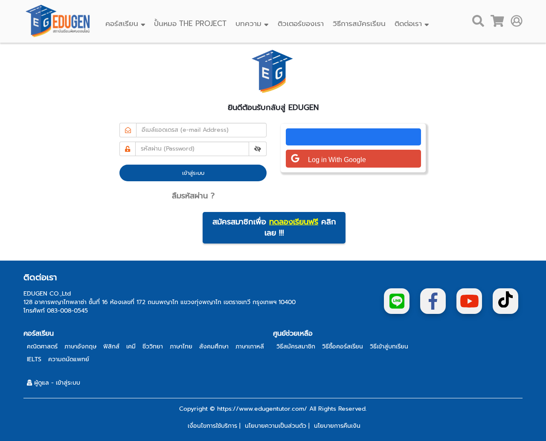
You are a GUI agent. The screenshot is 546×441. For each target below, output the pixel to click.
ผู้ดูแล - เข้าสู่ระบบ (56, 383)
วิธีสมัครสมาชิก (295, 346)
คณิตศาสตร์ (42, 346)
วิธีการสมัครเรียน (358, 23)
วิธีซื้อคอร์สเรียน (342, 346)
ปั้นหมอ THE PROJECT (189, 23)
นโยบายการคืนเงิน (337, 426)
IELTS (34, 359)
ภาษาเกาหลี (249, 346)
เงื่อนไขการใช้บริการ (212, 426)
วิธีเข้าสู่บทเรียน (389, 346)
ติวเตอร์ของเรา (299, 23)
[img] (257, 149)
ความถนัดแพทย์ (68, 359)
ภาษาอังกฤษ (80, 346)
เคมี (131, 346)
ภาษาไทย (181, 346)
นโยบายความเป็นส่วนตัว (275, 426)
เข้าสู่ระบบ (193, 173)
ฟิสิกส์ (111, 346)
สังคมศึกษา (214, 346)
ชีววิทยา (152, 346)
